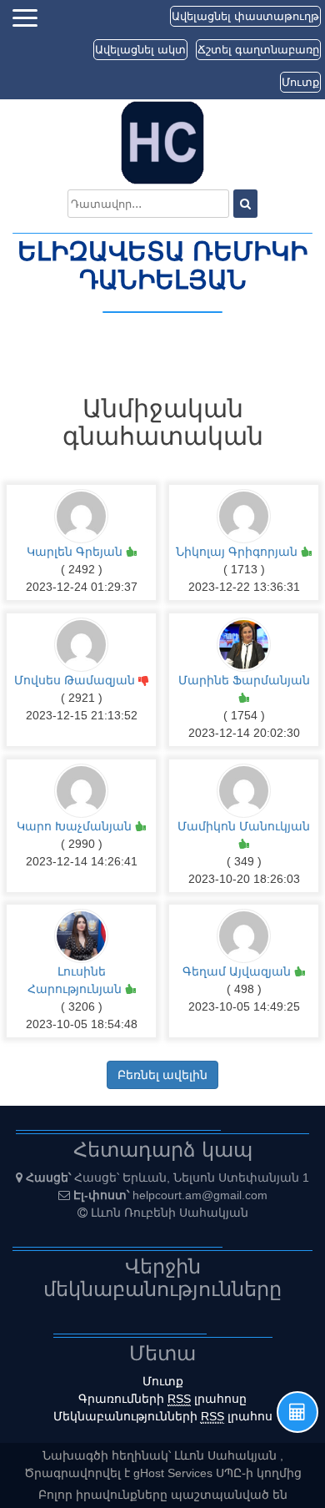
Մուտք (300, 82)
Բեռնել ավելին (163, 1075)
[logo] (162, 142)
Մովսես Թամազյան (76, 680)
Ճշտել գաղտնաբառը (258, 49)
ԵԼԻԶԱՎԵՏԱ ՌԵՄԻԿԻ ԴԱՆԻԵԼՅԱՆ (163, 266)
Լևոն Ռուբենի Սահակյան (169, 1212)
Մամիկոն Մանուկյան (244, 826)
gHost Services (174, 1473)
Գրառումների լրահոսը (162, 1398)
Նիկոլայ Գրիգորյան (238, 551)
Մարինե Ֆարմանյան (244, 680)
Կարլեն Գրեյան (76, 551)
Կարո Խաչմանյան (76, 826)
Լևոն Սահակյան (227, 1455)
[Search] (245, 203)
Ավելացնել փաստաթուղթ (245, 16)
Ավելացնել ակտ (140, 49)
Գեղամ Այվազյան (238, 971)
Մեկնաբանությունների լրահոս (162, 1416)
